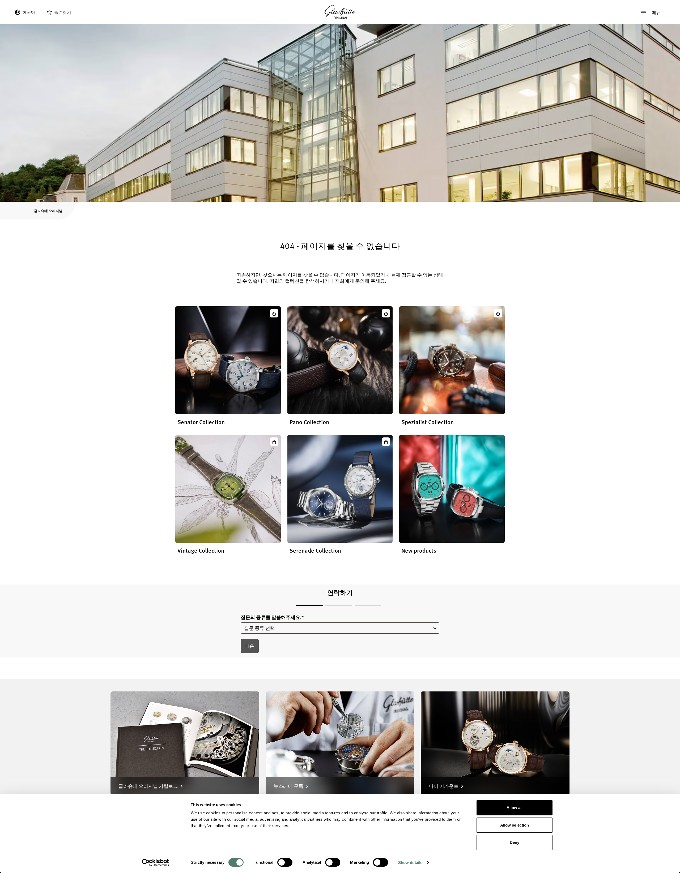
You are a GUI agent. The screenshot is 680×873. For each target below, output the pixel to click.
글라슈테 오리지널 (48, 210)
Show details (410, 862)
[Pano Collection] (340, 360)
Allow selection (514, 825)
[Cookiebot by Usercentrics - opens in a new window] (155, 863)
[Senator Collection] (228, 360)
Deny (514, 842)
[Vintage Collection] (228, 489)
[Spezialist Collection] (452, 360)
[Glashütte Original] (340, 12)
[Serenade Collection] (340, 489)
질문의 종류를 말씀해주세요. (272, 617)
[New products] (452, 489)
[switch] (284, 862)
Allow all (515, 807)
